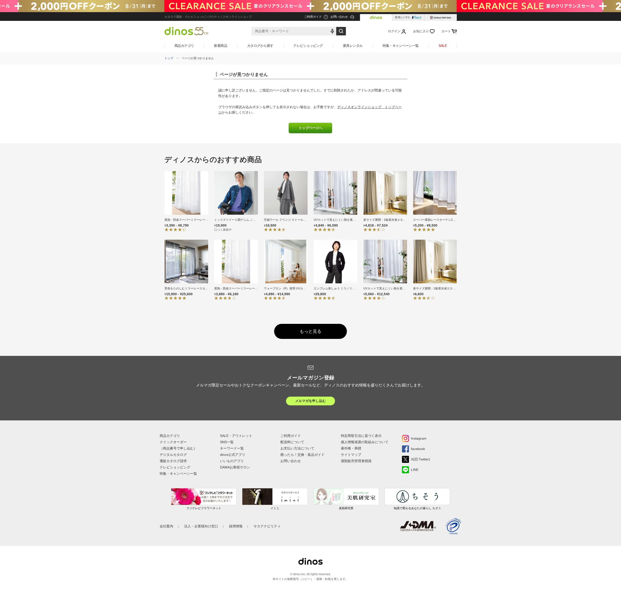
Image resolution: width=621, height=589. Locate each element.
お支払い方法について (297, 448)
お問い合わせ (290, 461)
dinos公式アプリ (232, 455)
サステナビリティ (267, 526)
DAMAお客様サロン (235, 467)
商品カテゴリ (184, 46)
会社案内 (166, 526)
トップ (168, 58)
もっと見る (310, 331)
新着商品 (220, 46)
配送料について (292, 442)
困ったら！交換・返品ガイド (302, 455)
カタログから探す (260, 46)
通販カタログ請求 (173, 461)
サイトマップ (351, 455)
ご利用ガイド (290, 436)
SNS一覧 (227, 442)
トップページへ (310, 128)
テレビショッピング (308, 46)
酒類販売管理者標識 (356, 461)
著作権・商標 (351, 448)
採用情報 (236, 526)
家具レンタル (353, 46)
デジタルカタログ (173, 455)
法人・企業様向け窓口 (201, 526)
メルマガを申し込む (310, 401)
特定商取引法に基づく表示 (361, 436)
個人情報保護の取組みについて (364, 442)
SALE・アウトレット (236, 436)
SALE (443, 46)
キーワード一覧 (232, 448)
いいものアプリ (232, 461)
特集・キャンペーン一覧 (401, 46)
